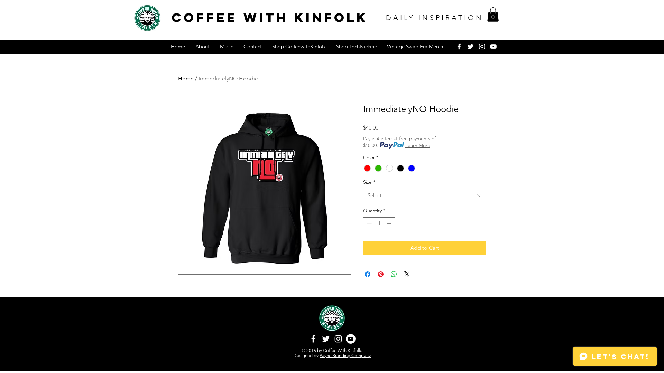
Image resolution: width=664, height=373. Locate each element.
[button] (493, 14)
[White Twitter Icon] (470, 46)
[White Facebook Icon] (459, 46)
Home (186, 78)
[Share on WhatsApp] (394, 274)
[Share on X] (407, 274)
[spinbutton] (379, 224)
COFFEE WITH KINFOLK (270, 17)
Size (369, 182)
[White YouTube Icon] (493, 46)
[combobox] (424, 195)
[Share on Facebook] (367, 274)
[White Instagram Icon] (482, 46)
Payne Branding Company (345, 355)
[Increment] (389, 224)
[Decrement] (368, 224)
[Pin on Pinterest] (381, 274)
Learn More (417, 145)
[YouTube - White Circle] (351, 339)
